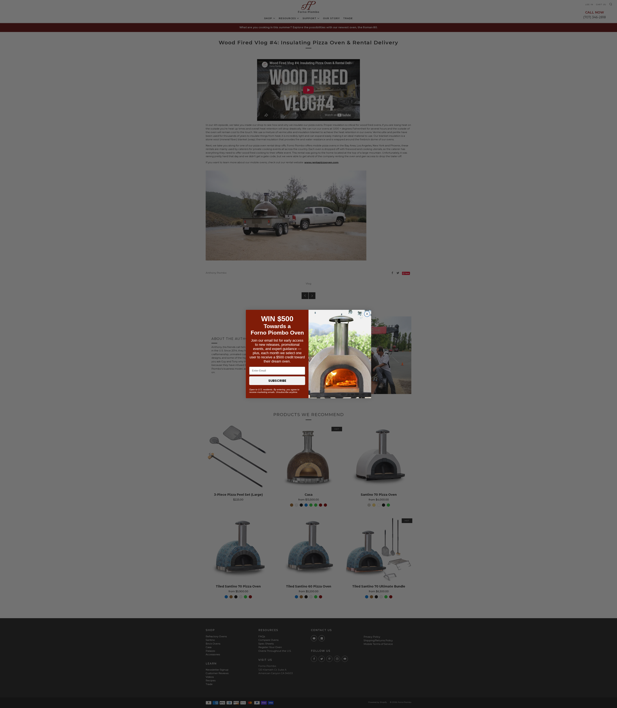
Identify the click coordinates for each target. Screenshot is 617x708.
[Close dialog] (367, 314)
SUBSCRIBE (277, 380)
